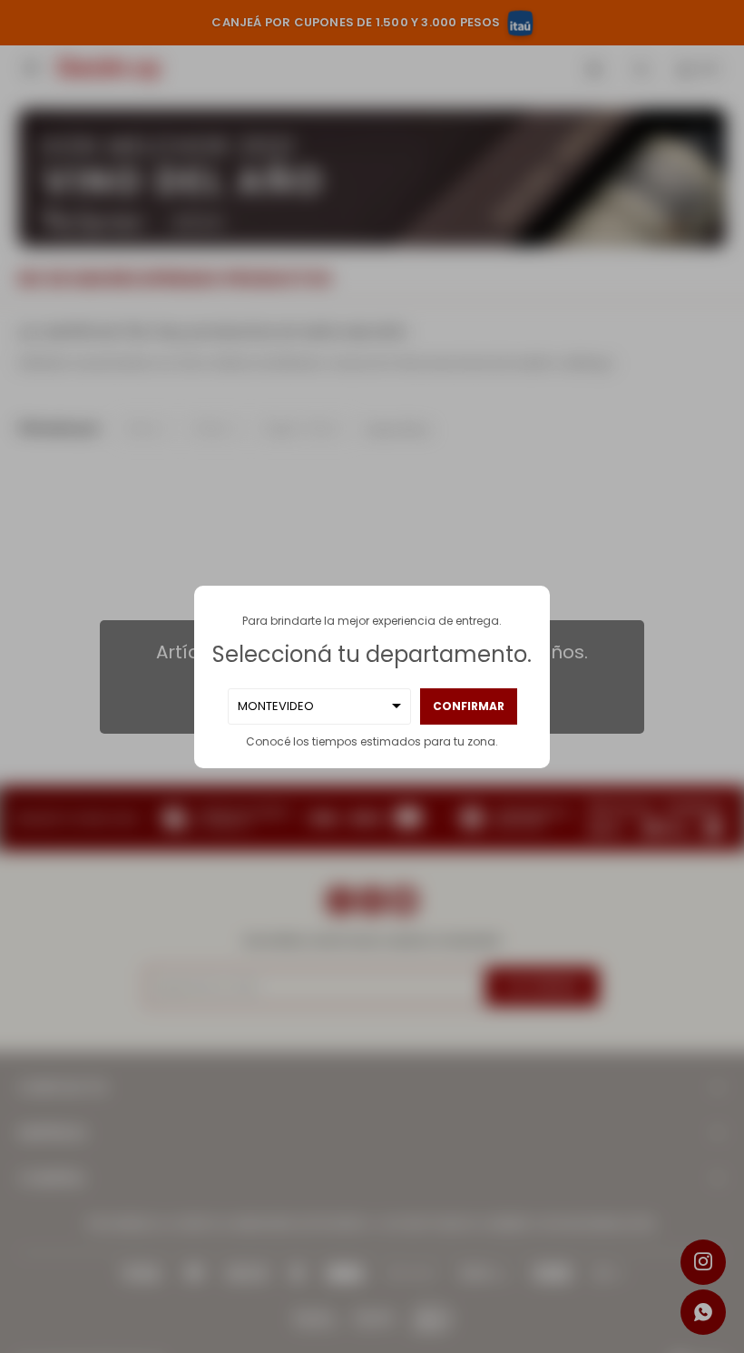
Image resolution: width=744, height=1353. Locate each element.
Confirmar (468, 706)
